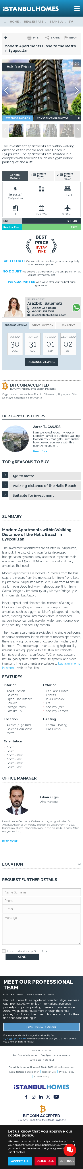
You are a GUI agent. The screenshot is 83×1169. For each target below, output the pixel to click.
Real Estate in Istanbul (24, 1055)
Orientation (13, 741)
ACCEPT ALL (20, 1161)
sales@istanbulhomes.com (48, 314)
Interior (10, 685)
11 (41, 194)
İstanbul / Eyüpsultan (15, 196)
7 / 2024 (41, 214)
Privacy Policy (66, 1071)
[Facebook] (26, 1096)
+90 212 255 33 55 (42, 311)
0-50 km (67, 214)
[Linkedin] (41, 1096)
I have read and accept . (27, 951)
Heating (49, 719)
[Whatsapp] (76, 307)
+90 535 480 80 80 (43, 308)
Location (11, 719)
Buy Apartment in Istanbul (56, 1055)
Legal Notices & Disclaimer (24, 1071)
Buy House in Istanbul (41, 1059)
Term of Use (41, 951)
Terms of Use (49, 1071)
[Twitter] (48, 1096)
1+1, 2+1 (67, 194)
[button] (78, 130)
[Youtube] (56, 1096)
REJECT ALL (45, 1161)
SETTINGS (67, 1161)
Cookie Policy (41, 1076)
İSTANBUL (56, 21)
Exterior (49, 685)
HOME (14, 21)
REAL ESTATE (33, 21)
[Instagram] (33, 1096)
